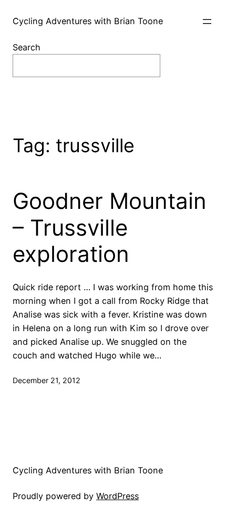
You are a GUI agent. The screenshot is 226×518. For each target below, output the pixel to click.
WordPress (117, 496)
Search (26, 47)
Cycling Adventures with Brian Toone (88, 21)
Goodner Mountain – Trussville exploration (110, 227)
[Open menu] (207, 21)
